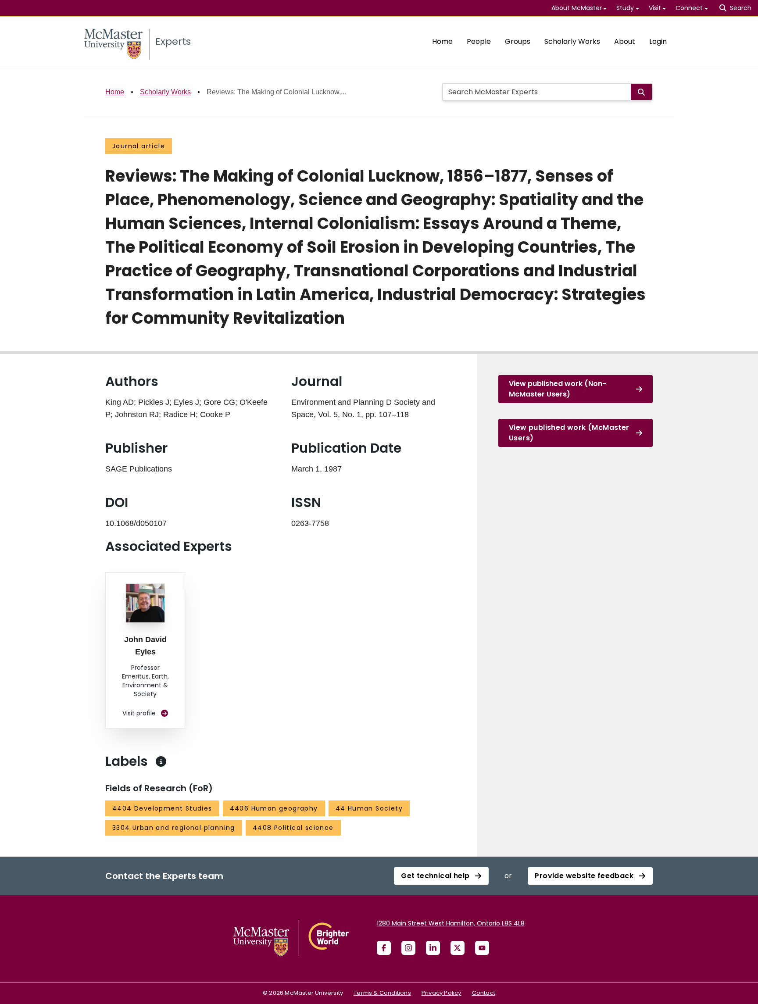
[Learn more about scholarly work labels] (161, 761)
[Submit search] (641, 92)
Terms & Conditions (382, 993)
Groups (517, 41)
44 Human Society (369, 808)
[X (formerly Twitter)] (458, 948)
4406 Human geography (274, 808)
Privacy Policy (441, 993)
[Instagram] (408, 948)
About (624, 41)
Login (658, 41)
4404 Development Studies (162, 808)
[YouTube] (482, 948)
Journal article (138, 146)
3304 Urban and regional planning (173, 827)
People (479, 41)
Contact (483, 993)
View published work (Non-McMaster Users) (557, 389)
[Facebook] (384, 948)
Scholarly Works (572, 41)
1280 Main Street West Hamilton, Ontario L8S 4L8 (451, 923)
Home (442, 41)
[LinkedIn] (433, 948)
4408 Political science (293, 827)
